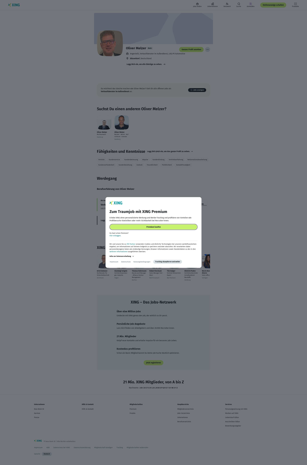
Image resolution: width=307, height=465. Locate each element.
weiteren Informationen (118, 252)
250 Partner (131, 244)
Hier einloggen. (115, 236)
